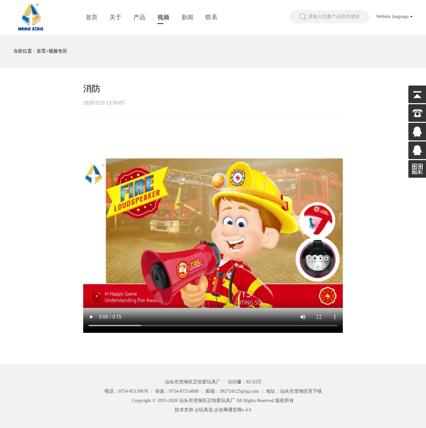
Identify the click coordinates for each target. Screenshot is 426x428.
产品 (139, 17)
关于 (115, 17)
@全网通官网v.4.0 (232, 409)
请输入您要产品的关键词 (333, 16)
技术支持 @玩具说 (194, 409)
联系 (211, 17)
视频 (163, 17)
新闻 (187, 17)
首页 (92, 17)
